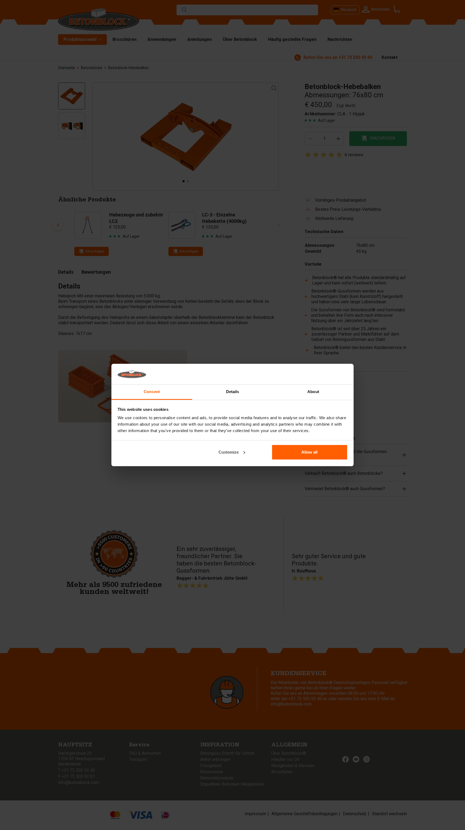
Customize (229, 452)
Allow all (309, 452)
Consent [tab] (152, 391)
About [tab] (313, 391)
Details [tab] (232, 391)
